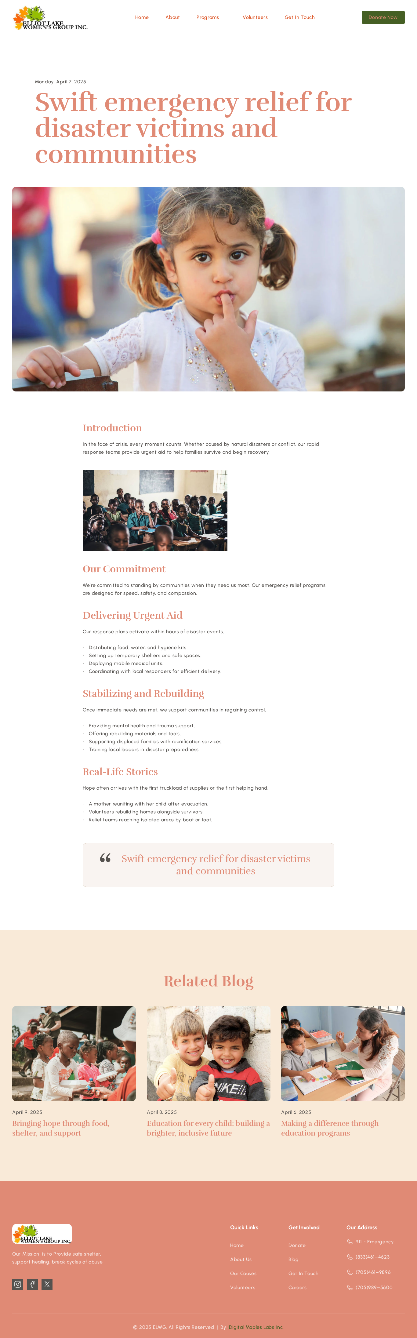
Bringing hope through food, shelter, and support (61, 1128)
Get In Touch (303, 1273)
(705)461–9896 (373, 1272)
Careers (297, 1287)
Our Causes (243, 1273)
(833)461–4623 (373, 1257)
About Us (241, 1259)
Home (237, 1245)
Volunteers (242, 1287)
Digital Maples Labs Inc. (256, 1327)
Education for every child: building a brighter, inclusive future (209, 1128)
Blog (293, 1259)
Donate (297, 1245)
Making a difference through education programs (331, 1128)
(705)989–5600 (374, 1287)
